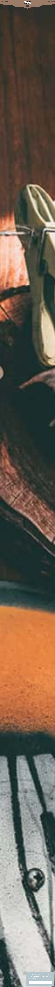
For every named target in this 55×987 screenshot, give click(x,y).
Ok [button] (40, 982)
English (4, 2)
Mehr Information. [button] (33, 978)
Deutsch (51, 2)
